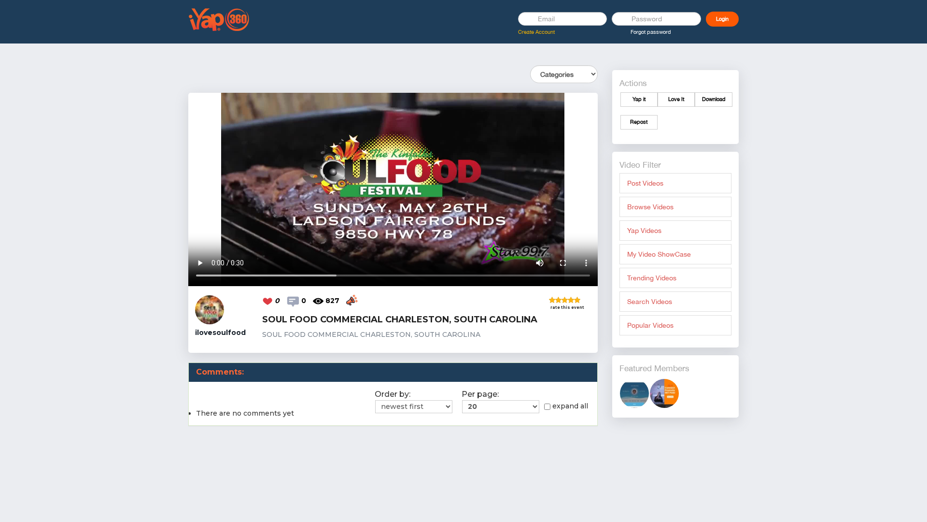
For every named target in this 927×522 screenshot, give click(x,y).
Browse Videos (650, 207)
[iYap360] (664, 393)
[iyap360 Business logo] (219, 19)
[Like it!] (268, 300)
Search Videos (649, 301)
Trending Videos (651, 278)
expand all (570, 406)
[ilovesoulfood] (209, 309)
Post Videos (645, 183)
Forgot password (651, 32)
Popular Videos (650, 325)
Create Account (536, 32)
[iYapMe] (634, 393)
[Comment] (293, 300)
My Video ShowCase (659, 254)
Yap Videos (644, 230)
